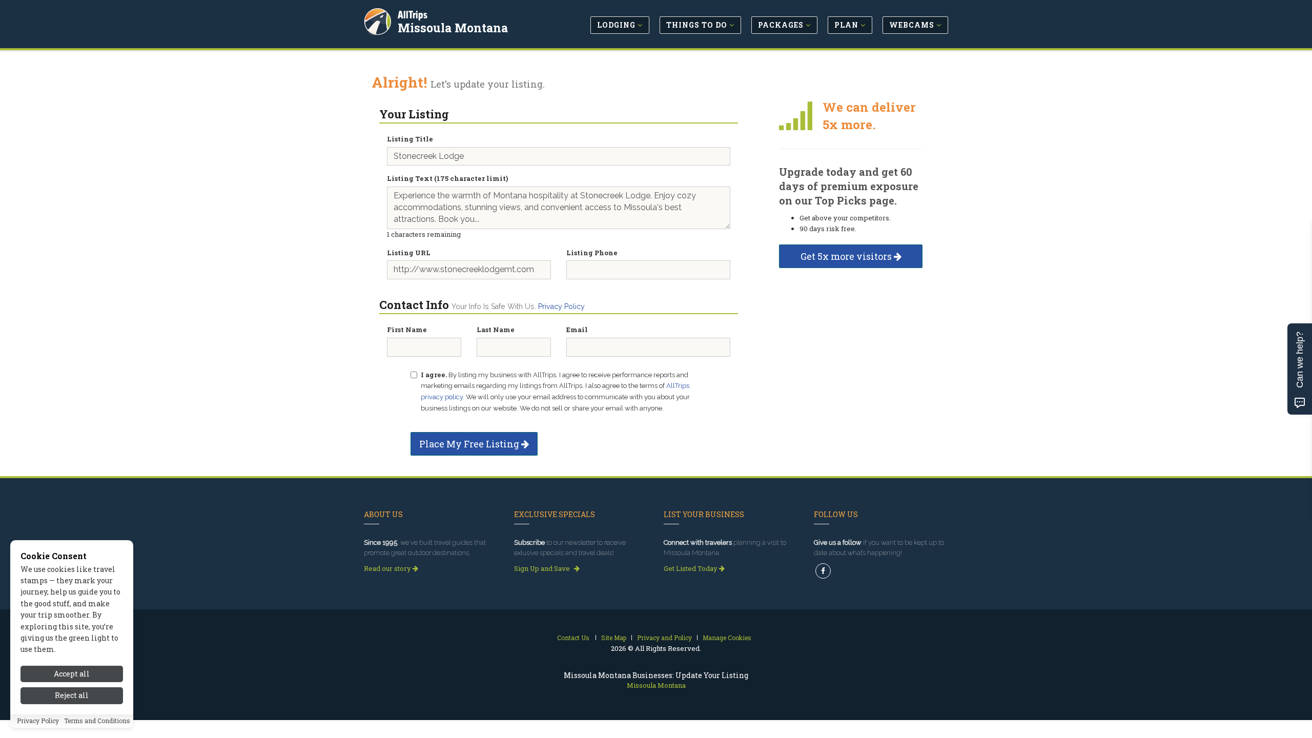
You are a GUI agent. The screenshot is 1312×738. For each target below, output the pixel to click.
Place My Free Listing (470, 444)
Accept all (72, 674)
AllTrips (412, 14)
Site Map (613, 637)
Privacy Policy (561, 306)
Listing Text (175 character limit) (447, 178)
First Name (407, 329)
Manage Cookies (727, 637)
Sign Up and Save (542, 568)
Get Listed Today (691, 568)
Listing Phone (592, 252)
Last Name (496, 329)
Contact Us (573, 637)
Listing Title (410, 139)
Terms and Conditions (97, 721)
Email (577, 329)
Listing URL (408, 252)
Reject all (72, 696)
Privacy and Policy (664, 637)
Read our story (388, 568)
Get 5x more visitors (847, 256)
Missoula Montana (453, 27)
